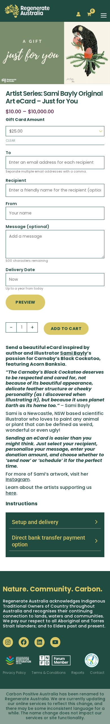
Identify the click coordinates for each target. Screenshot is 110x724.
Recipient (16, 180)
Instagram (18, 479)
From (11, 203)
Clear (10, 141)
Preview (25, 302)
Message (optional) (27, 226)
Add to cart (66, 328)
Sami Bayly (73, 353)
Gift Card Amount (25, 119)
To (8, 153)
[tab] (55, 522)
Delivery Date (20, 269)
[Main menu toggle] (103, 15)
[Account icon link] (78, 14)
